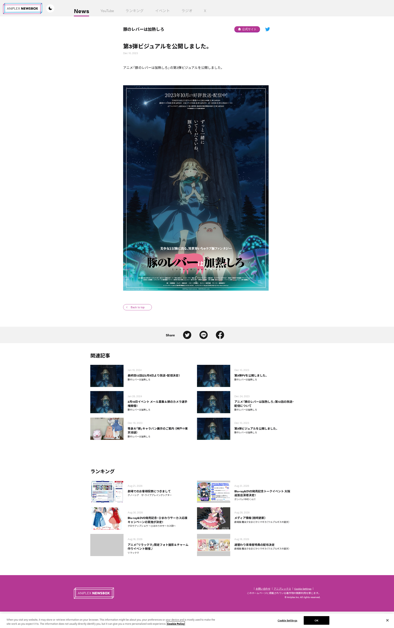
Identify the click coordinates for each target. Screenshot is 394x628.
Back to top (137, 307)
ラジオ (186, 10)
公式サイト (249, 29)
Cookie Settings (303, 588)
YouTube (107, 10)
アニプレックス (282, 588)
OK (316, 620)
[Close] (387, 620)
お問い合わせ (263, 588)
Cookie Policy (175, 624)
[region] (197, 620)
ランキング (134, 10)
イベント (162, 10)
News (81, 11)
